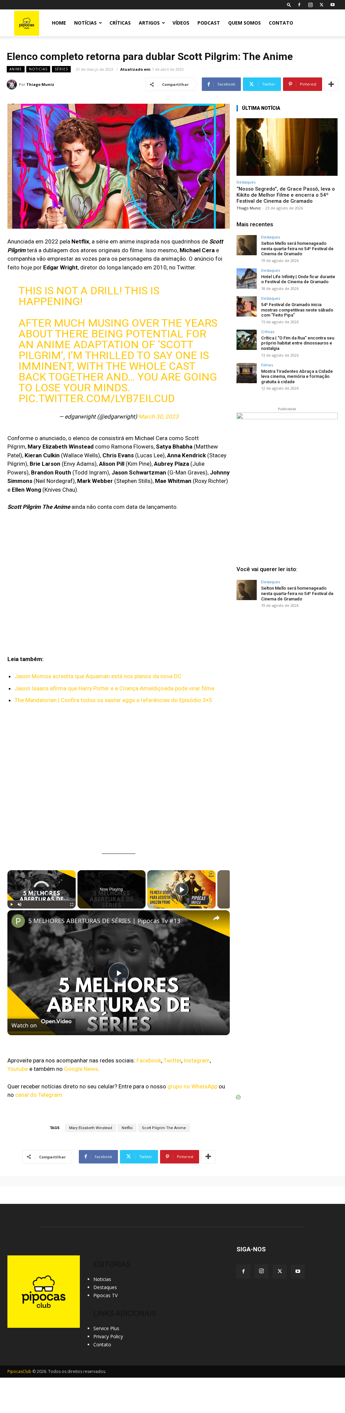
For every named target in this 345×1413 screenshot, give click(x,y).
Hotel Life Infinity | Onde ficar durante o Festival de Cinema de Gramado (298, 279)
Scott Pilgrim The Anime (164, 1128)
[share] (216, 918)
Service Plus (106, 1328)
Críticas (120, 23)
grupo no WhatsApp (192, 1086)
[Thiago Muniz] (13, 84)
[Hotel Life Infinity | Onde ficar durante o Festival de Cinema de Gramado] (247, 278)
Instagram (197, 1060)
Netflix (127, 1128)
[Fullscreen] (72, 904)
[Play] (11, 904)
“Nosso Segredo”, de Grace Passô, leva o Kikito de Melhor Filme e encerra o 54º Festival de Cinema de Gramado (286, 195)
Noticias (38, 69)
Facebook (148, 1060)
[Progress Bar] (41, 900)
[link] (18, 921)
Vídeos (180, 23)
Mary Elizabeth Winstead (90, 1128)
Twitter (172, 1060)
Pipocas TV (105, 1295)
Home (59, 23)
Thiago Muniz (40, 84)
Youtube (17, 1068)
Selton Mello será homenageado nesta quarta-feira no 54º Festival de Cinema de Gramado (297, 248)
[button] (289, 4)
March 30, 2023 (158, 416)
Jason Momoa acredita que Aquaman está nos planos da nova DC (97, 676)
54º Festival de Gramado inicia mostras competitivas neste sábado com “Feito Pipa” (297, 310)
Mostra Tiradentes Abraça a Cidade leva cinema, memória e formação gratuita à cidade (297, 376)
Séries (61, 69)
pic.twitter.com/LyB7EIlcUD (97, 398)
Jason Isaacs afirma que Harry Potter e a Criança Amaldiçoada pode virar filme (114, 688)
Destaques (246, 182)
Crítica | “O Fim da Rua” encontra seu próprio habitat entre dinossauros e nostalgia (297, 343)
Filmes (267, 365)
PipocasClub (19, 1371)
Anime (15, 69)
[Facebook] (299, 4)
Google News (81, 1068)
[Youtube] (332, 4)
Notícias (85, 23)
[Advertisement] (287, 665)
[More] (331, 84)
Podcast (208, 23)
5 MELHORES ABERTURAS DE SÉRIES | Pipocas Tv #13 (104, 921)
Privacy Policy (108, 1336)
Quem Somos (244, 23)
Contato (281, 23)
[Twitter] (321, 4)
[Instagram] (310, 4)
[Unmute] (19, 904)
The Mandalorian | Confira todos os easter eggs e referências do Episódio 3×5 (113, 700)
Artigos (149, 23)
